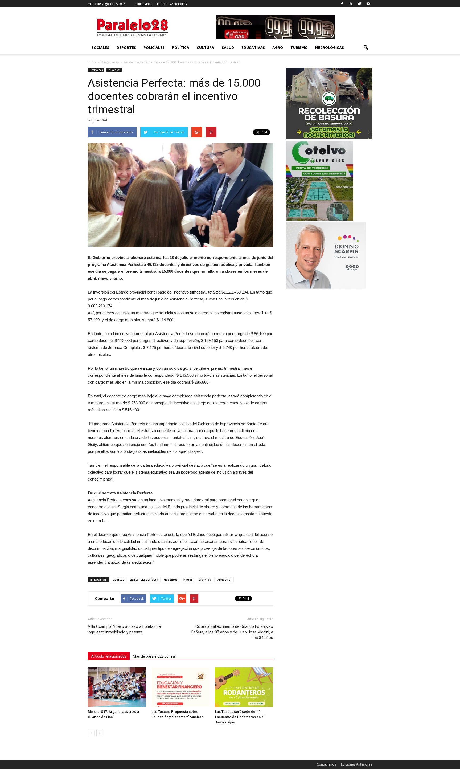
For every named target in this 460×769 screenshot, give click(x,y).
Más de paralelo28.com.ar (154, 656)
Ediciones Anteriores (172, 4)
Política (180, 47)
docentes (171, 579)
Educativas (253, 47)
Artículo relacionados (108, 656)
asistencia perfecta (144, 579)
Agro (277, 47)
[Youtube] (368, 4)
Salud (228, 47)
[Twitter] (359, 4)
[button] (365, 47)
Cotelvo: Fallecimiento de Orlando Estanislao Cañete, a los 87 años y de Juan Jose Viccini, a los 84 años (232, 632)
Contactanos (143, 4)
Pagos (188, 579)
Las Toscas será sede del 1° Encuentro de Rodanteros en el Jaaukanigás (239, 717)
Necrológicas (329, 47)
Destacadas (96, 70)
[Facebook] (342, 4)
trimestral (224, 579)
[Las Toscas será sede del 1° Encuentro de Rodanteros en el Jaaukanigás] (244, 687)
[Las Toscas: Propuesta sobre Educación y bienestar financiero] (180, 687)
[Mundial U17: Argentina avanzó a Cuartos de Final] (117, 687)
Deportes (126, 47)
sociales (100, 47)
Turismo (299, 47)
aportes (118, 579)
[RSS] (351, 4)
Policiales (154, 47)
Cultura (205, 47)
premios (205, 579)
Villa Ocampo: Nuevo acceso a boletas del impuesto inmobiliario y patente (125, 629)
